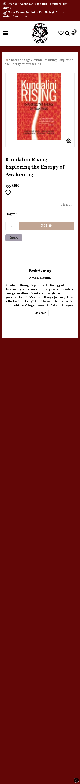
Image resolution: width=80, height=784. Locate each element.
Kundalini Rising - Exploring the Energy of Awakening (39, 62)
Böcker (16, 60)
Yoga (27, 60)
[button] (61, 33)
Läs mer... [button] (67, 205)
